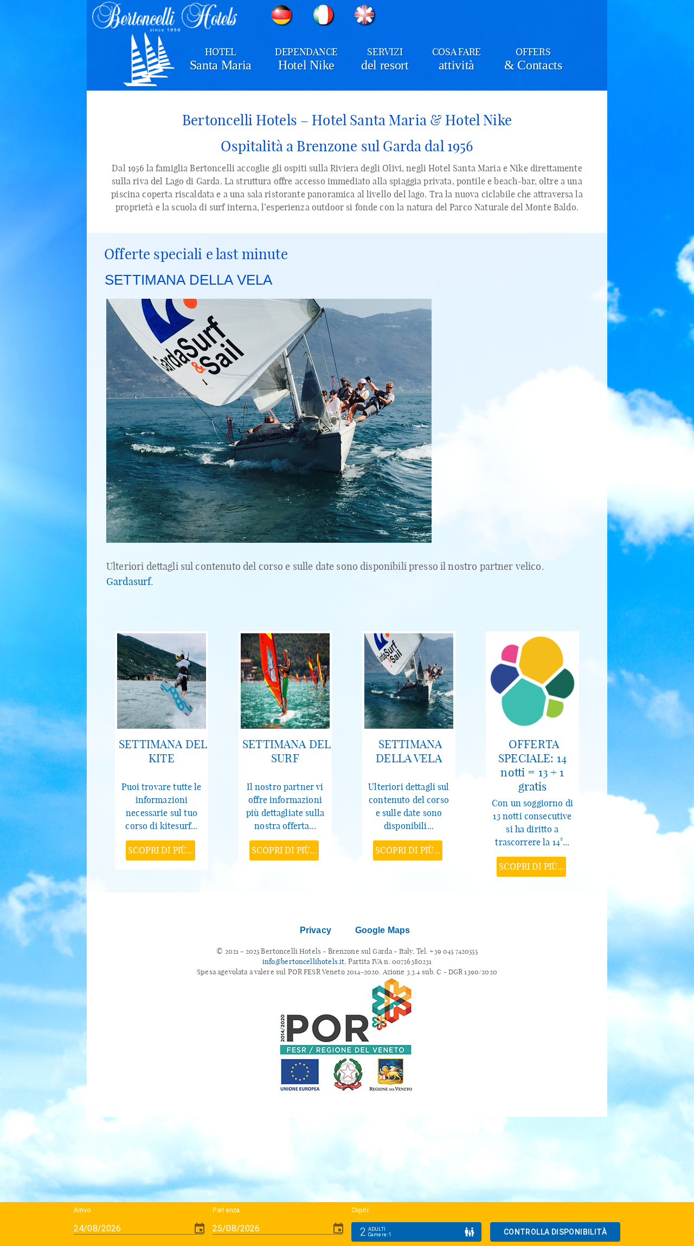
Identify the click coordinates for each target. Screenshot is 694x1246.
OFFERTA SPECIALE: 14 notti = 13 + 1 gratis (532, 765)
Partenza (226, 1210)
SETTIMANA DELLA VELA (409, 751)
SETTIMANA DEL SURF (286, 751)
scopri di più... (160, 850)
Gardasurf (128, 581)
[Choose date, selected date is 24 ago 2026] (199, 1228)
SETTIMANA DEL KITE (163, 751)
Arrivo (82, 1210)
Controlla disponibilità (555, 1232)
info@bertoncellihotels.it (303, 961)
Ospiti (359, 1210)
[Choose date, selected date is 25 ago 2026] (338, 1228)
